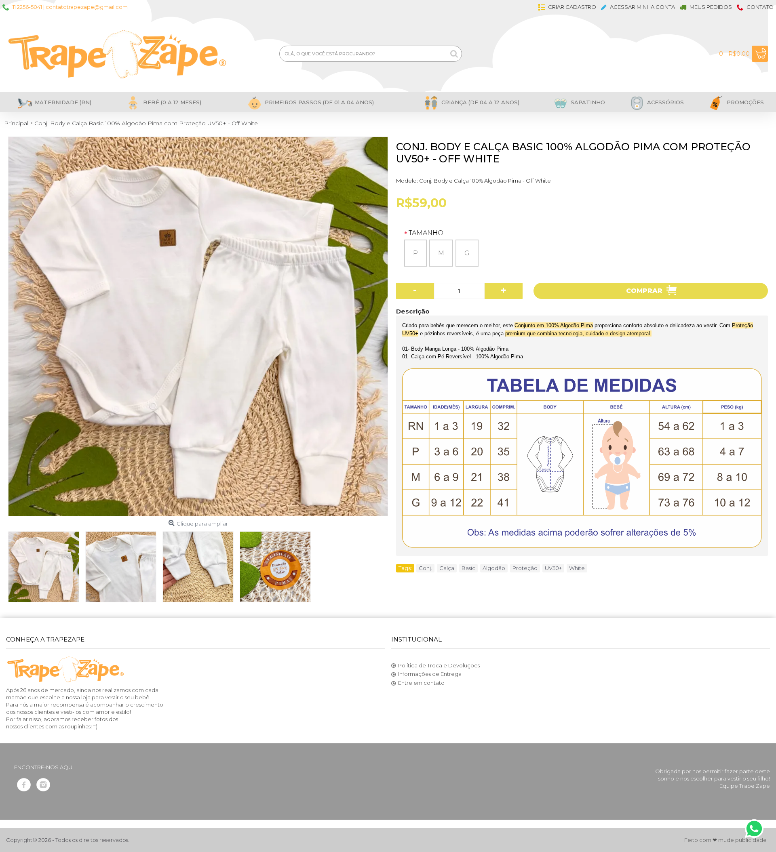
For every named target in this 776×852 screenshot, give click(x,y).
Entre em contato (421, 682)
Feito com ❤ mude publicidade (725, 840)
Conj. (425, 568)
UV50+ (553, 568)
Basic (468, 568)
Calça (446, 568)
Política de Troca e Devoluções (439, 665)
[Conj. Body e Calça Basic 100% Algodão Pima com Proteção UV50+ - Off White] (198, 326)
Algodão (494, 568)
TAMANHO (426, 233)
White (577, 568)
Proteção (525, 568)
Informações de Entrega (430, 674)
